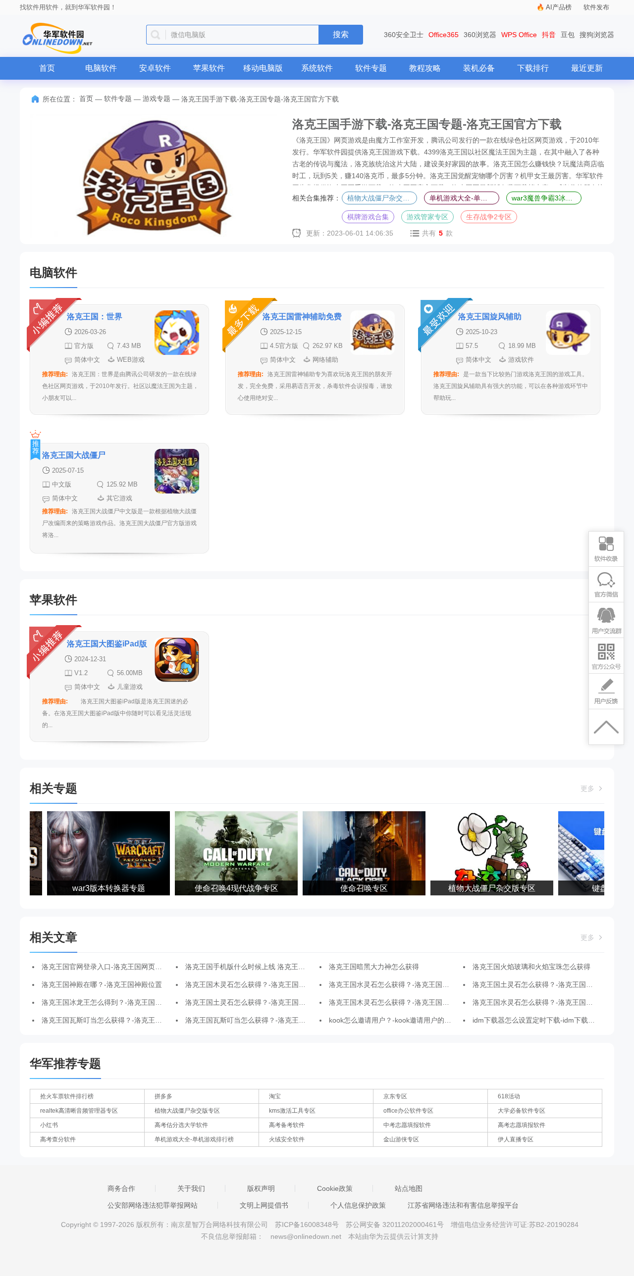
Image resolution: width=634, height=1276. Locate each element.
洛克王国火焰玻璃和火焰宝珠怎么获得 (531, 967)
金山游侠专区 (401, 1139)
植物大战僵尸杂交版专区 (382, 198)
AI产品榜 (559, 7)
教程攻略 (425, 68)
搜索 (341, 34)
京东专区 (395, 1096)
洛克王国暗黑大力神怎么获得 (374, 967)
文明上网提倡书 (264, 1205)
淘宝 (275, 1096)
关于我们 (191, 1188)
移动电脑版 (263, 68)
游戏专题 (156, 98)
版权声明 (261, 1188)
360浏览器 (480, 34)
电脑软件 (101, 68)
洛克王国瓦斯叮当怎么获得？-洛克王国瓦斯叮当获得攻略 (129, 1020)
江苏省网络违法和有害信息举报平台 (463, 1205)
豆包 (568, 34)
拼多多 (163, 1096)
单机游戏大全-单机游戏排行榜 (464, 198)
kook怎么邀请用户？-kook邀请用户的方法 (393, 1020)
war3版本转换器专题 (100, 888)
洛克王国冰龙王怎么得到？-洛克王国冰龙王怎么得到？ (126, 1002)
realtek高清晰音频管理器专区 (79, 1110)
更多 (588, 788)
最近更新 (587, 68)
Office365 (443, 34)
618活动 (509, 1096)
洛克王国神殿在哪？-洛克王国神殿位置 (102, 984)
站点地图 (409, 1188)
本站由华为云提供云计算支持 (393, 1236)
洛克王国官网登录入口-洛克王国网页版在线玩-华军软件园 (131, 967)
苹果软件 (209, 68)
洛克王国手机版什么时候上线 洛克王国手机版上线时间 (269, 967)
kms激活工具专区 (292, 1110)
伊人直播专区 (515, 1139)
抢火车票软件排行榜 (67, 1096)
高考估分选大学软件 (181, 1125)
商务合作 (121, 1188)
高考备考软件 (287, 1125)
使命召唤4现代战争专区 (228, 888)
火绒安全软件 (287, 1139)
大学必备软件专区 (521, 1110)
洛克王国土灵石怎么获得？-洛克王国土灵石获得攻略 (266, 1002)
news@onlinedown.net (305, 1236)
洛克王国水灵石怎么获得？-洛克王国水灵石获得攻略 (410, 984)
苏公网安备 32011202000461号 (396, 1224)
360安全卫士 (403, 34)
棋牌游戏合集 (368, 217)
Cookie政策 (335, 1188)
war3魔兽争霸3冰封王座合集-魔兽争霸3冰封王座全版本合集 (546, 198)
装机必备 (479, 68)
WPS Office (519, 34)
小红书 (49, 1125)
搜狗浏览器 (597, 34)
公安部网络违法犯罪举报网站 (152, 1205)
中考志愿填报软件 (407, 1125)
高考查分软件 (58, 1139)
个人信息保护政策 (358, 1205)
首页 (47, 68)
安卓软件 (155, 68)
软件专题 (371, 68)
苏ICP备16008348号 (307, 1224)
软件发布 (596, 7)
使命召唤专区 (355, 888)
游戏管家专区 (427, 217)
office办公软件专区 (408, 1110)
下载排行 (533, 68)
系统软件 (317, 68)
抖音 (549, 34)
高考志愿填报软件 (521, 1125)
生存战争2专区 (489, 217)
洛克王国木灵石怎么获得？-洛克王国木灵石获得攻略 (266, 984)
